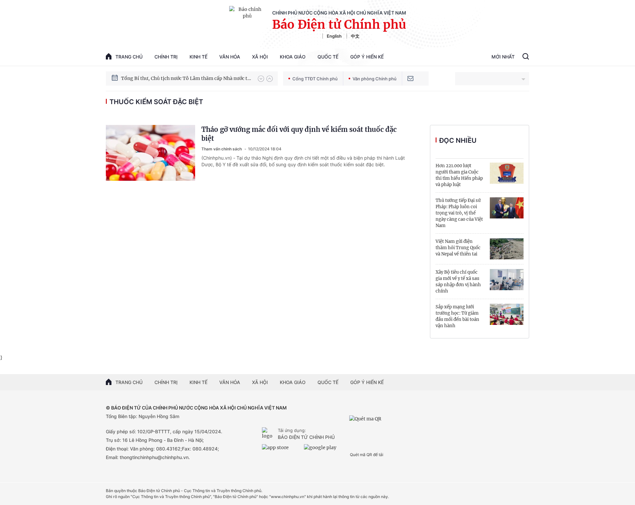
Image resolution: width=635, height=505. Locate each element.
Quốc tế (328, 56)
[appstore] (281, 450)
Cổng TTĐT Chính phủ (315, 78)
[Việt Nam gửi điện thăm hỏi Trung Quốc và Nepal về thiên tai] (507, 248)
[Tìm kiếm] (525, 57)
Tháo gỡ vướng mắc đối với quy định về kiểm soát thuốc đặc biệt (299, 133)
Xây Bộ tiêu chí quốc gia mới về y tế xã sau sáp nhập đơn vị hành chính (458, 281)
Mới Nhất (503, 56)
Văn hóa (229, 56)
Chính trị (166, 56)
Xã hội (260, 56)
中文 (355, 36)
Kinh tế (198, 56)
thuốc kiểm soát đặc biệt (156, 102)
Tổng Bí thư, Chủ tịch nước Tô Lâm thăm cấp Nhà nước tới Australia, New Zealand (186, 78)
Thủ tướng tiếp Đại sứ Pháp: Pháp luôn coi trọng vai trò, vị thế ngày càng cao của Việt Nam (459, 213)
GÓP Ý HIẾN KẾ (367, 382)
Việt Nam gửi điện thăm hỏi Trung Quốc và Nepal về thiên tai (458, 248)
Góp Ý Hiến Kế (367, 56)
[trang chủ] (268, 434)
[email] (410, 78)
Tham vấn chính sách (222, 148)
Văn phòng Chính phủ (375, 78)
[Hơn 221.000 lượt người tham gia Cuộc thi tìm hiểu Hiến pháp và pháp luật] (507, 173)
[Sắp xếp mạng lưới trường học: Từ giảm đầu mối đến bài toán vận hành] (507, 314)
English (334, 36)
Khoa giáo (293, 56)
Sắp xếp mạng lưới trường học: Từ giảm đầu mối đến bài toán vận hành (457, 316)
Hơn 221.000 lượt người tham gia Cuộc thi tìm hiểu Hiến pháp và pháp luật (459, 175)
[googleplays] (323, 450)
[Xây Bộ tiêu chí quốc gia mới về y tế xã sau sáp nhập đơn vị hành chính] (507, 279)
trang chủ (129, 56)
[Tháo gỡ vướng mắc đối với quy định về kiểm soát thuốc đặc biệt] (150, 153)
